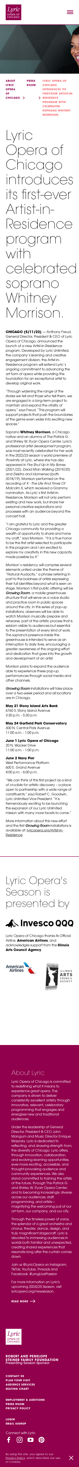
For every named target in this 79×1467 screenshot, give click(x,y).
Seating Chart (17, 1389)
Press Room (15, 1404)
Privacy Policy (18, 1408)
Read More (20, 1301)
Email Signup (16, 1423)
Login (10, 1419)
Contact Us (15, 1376)
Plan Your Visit (18, 1380)
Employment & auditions (25, 1400)
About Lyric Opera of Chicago (13, 89)
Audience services (20, 1384)
